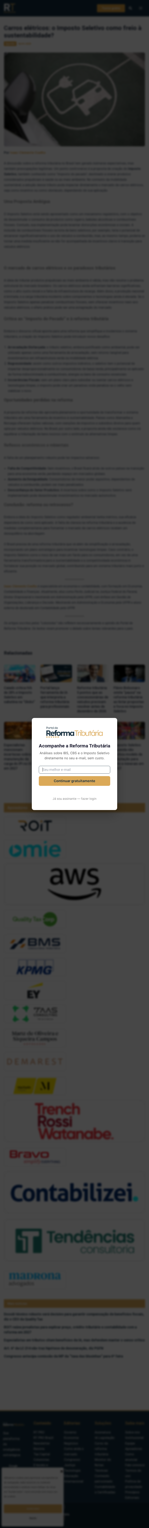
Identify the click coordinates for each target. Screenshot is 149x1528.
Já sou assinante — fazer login (74, 799)
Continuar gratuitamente (74, 781)
